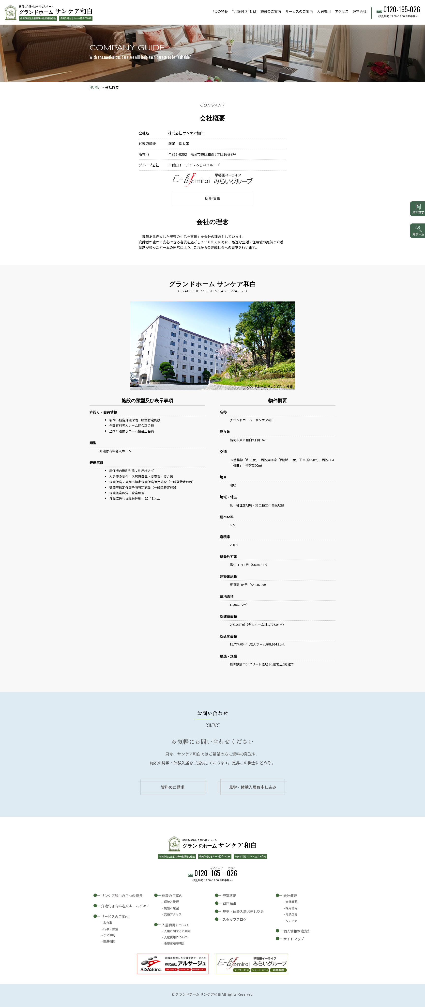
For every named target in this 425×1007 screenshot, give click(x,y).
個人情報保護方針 (297, 930)
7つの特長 (220, 11)
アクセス (342, 11)
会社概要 (290, 895)
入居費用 (324, 11)
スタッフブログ (235, 919)
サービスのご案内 (299, 11)
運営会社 (359, 11)
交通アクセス (173, 914)
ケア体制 (109, 935)
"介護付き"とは (244, 11)
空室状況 (229, 895)
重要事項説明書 (174, 943)
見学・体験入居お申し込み (252, 787)
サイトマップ (293, 938)
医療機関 (109, 941)
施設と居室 (171, 908)
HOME (94, 87)
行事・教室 (110, 929)
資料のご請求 (172, 787)
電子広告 (291, 914)
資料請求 (229, 903)
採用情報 (212, 198)
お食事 (107, 922)
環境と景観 (171, 901)
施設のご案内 (270, 11)
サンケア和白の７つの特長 (121, 895)
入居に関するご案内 (177, 931)
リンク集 (291, 920)
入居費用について (175, 924)
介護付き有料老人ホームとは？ (125, 905)
